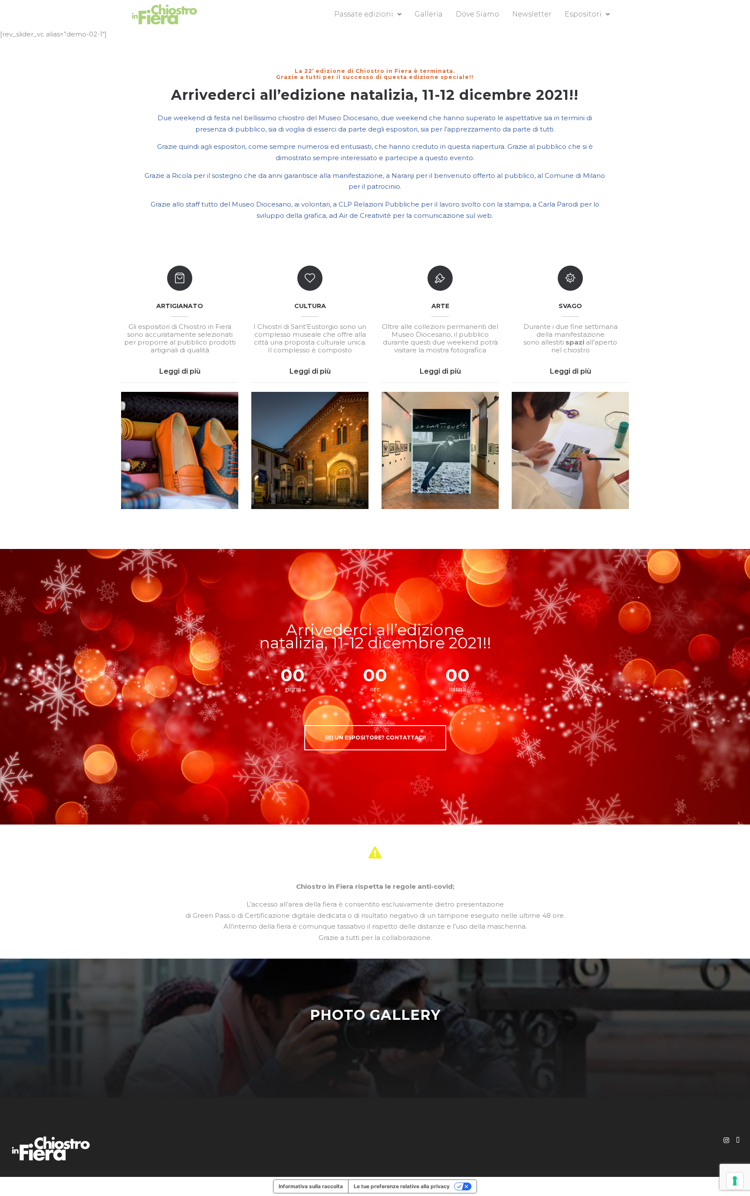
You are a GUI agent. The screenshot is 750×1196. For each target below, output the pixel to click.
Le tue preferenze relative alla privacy (402, 1186)
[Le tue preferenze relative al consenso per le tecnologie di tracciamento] (735, 1181)
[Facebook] (738, 1140)
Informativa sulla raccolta (311, 1186)
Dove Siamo (477, 14)
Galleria (428, 14)
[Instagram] (726, 1140)
